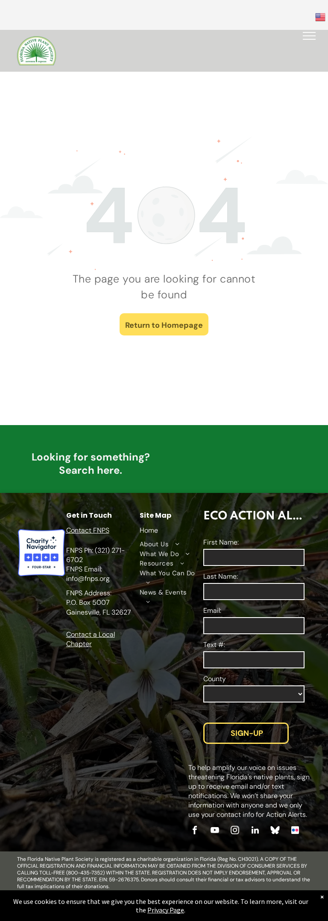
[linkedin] (255, 831)
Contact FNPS (87, 530)
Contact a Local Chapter (90, 639)
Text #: (214, 644)
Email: (212, 610)
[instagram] (234, 831)
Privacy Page (165, 910)
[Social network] (275, 831)
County (214, 678)
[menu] (309, 36)
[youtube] (214, 831)
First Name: (221, 542)
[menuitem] (168, 544)
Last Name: (220, 576)
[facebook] (194, 831)
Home (149, 530)
